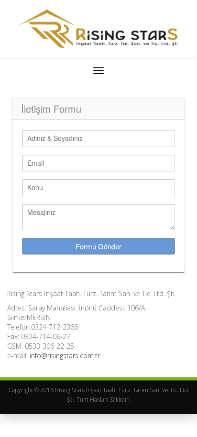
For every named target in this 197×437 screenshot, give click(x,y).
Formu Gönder (98, 246)
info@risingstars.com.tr (65, 355)
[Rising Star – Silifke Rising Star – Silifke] (98, 29)
